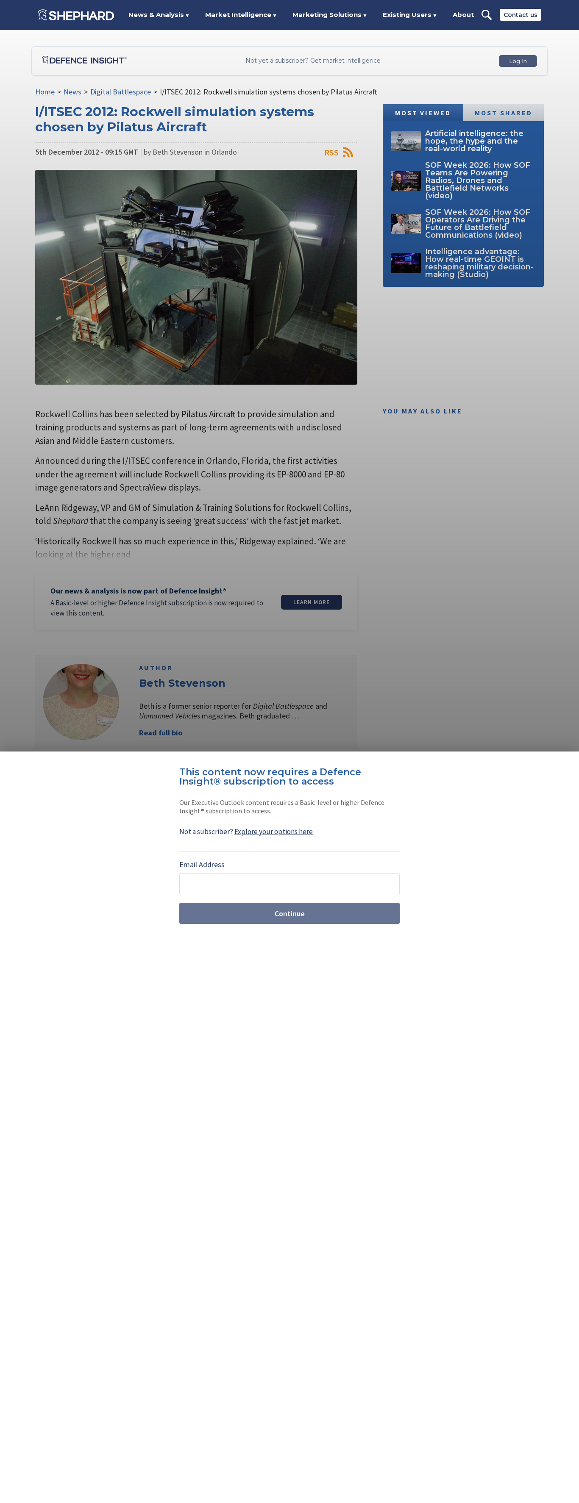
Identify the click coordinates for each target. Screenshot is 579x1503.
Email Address (202, 864)
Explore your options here (273, 831)
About (463, 15)
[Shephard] (76, 14)
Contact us (520, 15)
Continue (290, 913)
